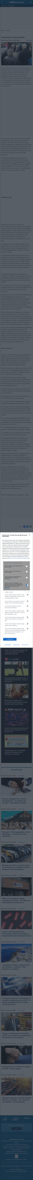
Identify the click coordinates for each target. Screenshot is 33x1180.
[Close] (30, 535)
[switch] (27, 566)
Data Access (16, 644)
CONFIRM (10, 639)
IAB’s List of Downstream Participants (18, 558)
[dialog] (16, 590)
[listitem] (16, 563)
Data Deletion (8, 644)
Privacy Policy (25, 644)
